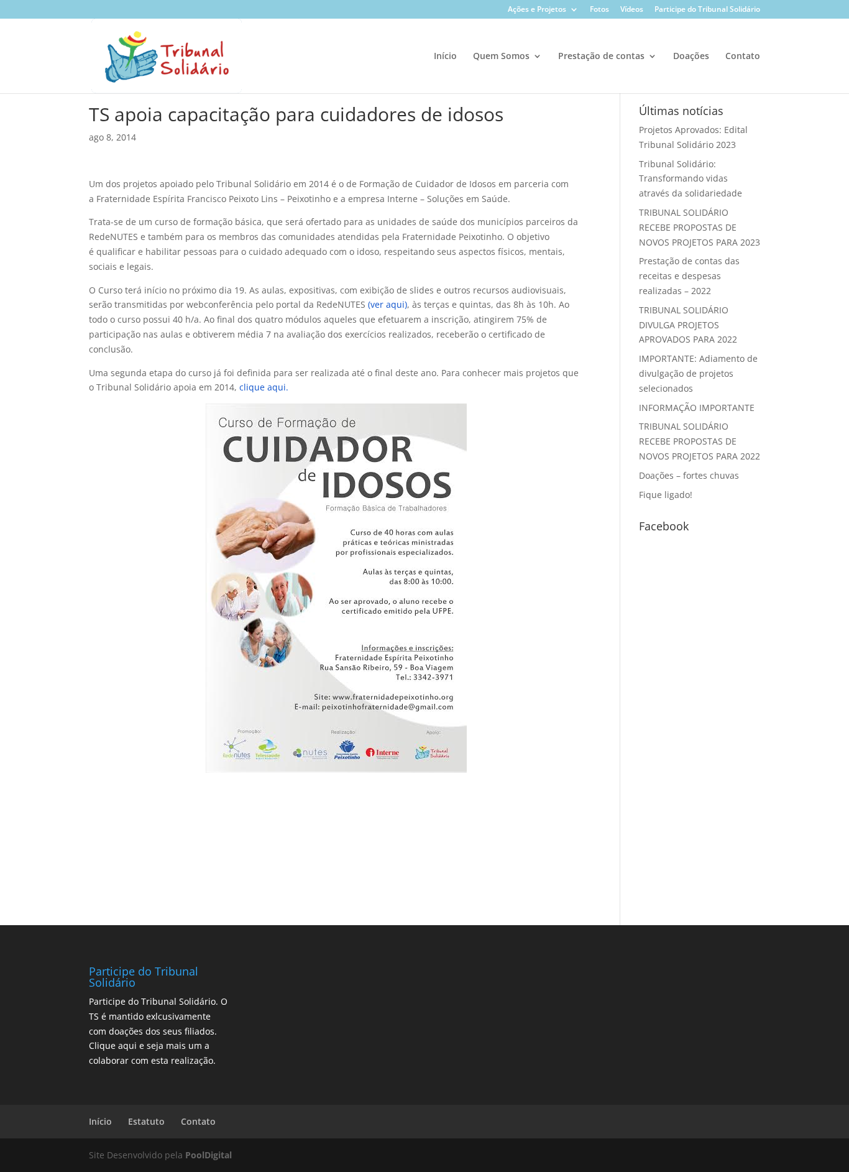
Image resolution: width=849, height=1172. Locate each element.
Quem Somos (501, 57)
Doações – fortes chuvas (689, 475)
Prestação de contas (601, 57)
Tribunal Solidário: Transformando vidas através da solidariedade (690, 179)
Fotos (599, 10)
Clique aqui (113, 1045)
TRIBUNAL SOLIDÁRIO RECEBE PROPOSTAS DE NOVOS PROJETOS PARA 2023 (699, 227)
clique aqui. (263, 387)
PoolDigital (208, 1155)
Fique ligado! (665, 495)
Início (445, 57)
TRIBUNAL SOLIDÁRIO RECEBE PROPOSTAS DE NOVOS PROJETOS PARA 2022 (699, 441)
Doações (691, 57)
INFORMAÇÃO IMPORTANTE (697, 407)
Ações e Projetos (537, 10)
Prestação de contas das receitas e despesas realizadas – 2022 (689, 276)
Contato (742, 57)
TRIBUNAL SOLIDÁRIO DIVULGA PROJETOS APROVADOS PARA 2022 (688, 325)
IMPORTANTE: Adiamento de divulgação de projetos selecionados (698, 373)
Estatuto (146, 1121)
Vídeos (631, 10)
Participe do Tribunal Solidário (707, 10)
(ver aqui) (387, 304)
